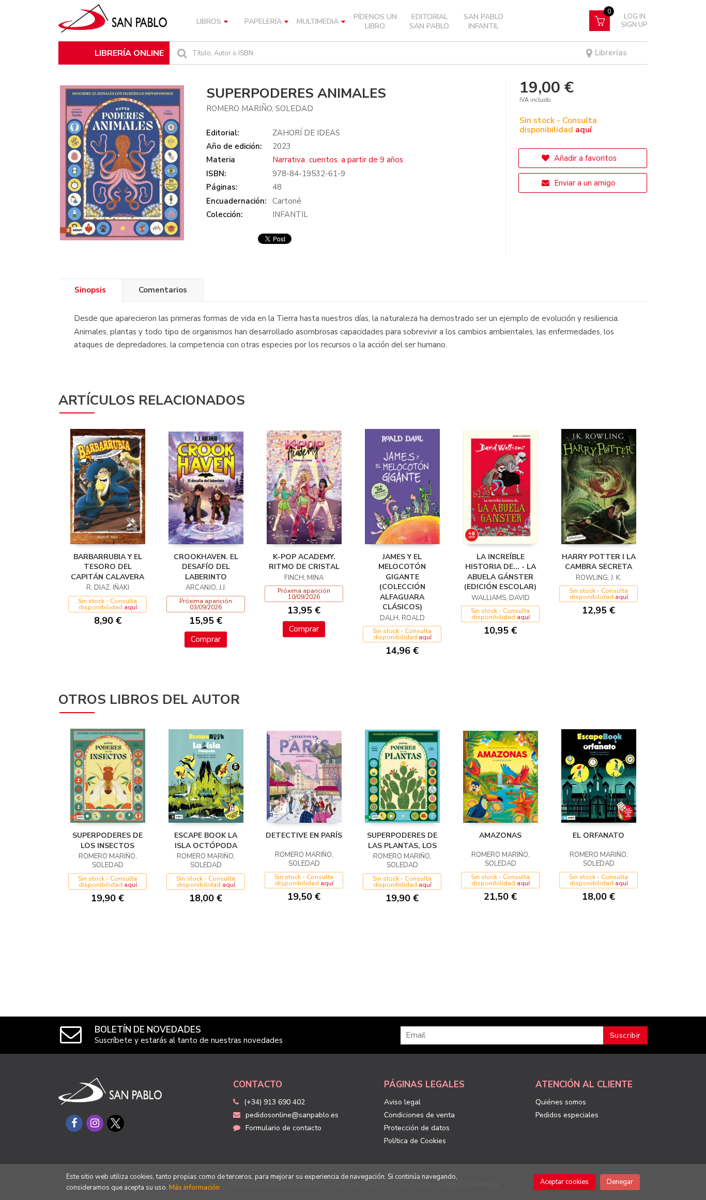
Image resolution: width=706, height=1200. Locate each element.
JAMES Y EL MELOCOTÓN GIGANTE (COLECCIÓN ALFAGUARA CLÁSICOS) (402, 582)
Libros (208, 21)
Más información (194, 1187)
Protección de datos (417, 1128)
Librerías (610, 53)
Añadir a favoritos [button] (584, 158)
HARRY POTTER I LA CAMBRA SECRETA (599, 562)
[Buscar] (181, 53)
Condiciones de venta (419, 1115)
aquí (583, 129)
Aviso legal (402, 1102)
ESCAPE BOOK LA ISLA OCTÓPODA (205, 840)
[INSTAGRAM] (94, 1123)
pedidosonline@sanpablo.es (292, 1115)
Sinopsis (90, 290)
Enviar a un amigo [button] (584, 183)
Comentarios (163, 290)
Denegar (620, 1182)
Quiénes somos (560, 1102)
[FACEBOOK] (74, 1123)
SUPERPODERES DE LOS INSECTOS (107, 840)
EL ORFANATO (598, 835)
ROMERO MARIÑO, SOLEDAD (259, 108)
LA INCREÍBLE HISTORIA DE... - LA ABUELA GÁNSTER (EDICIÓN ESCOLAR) (500, 572)
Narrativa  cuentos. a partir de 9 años (337, 160)
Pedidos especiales (566, 1115)
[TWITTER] (115, 1123)
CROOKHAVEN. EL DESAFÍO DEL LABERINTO (206, 567)
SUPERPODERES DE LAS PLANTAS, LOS (402, 840)
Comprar (206, 639)
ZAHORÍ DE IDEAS (306, 133)
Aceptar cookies (564, 1182)
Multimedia (318, 21)
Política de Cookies (415, 1141)
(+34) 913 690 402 (274, 1102)
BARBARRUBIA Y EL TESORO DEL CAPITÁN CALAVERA (107, 567)
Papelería (263, 21)
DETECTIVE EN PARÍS (304, 835)
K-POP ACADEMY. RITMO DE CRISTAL (304, 562)
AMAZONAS (500, 835)
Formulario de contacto (283, 1128)
